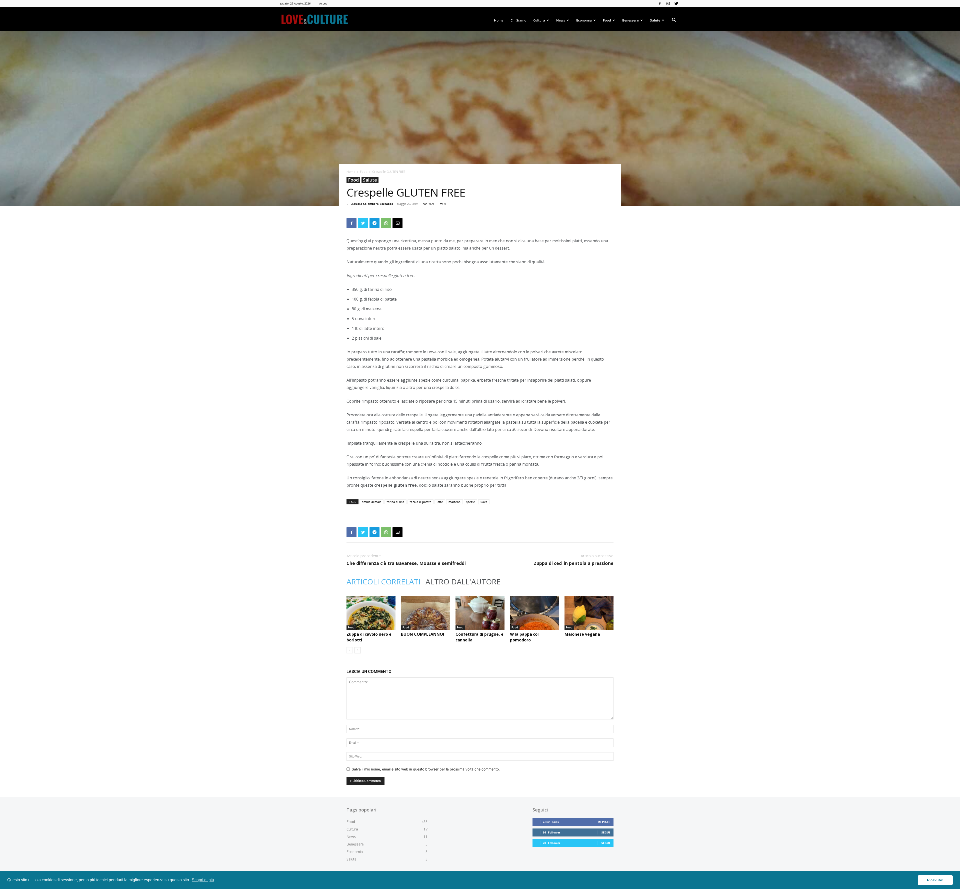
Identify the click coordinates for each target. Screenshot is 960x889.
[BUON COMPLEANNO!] (425, 613)
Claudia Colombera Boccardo (371, 204)
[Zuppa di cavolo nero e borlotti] (371, 613)
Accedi (323, 3)
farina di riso (395, 502)
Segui (605, 832)
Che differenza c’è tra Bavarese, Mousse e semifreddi (406, 563)
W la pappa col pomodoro (524, 637)
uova (483, 502)
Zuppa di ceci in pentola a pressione (574, 563)
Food (607, 20)
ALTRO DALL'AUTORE (463, 581)
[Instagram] (668, 3)
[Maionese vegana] (589, 613)
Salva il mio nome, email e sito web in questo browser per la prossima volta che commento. (426, 769)
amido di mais (371, 502)
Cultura (539, 20)
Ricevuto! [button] (935, 880)
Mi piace (604, 822)
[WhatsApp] (386, 223)
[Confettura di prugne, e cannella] (480, 613)
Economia (584, 20)
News (560, 20)
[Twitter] (676, 3)
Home (499, 20)
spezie (470, 502)
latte (440, 502)
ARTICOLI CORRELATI (383, 581)
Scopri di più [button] (203, 880)
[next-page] (357, 650)
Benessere (630, 20)
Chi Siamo (518, 20)
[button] (674, 20)
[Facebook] (660, 3)
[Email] (397, 223)
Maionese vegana (582, 634)
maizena (454, 502)
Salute (655, 20)
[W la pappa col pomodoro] (534, 613)
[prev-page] (349, 650)
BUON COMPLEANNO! (422, 634)
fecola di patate (420, 502)
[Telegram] (375, 223)
